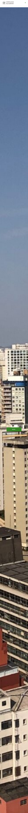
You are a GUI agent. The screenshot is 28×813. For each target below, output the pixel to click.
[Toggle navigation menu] (25, 3)
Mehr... (14, 429)
